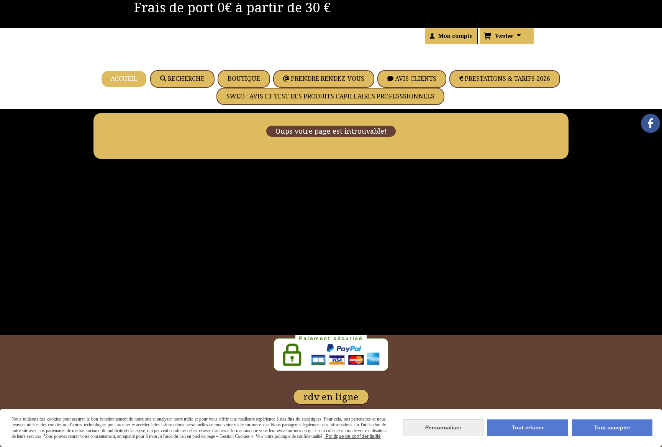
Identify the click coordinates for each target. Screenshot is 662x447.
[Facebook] (650, 123)
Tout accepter (612, 427)
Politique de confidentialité (352, 436)
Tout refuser (528, 427)
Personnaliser (443, 427)
